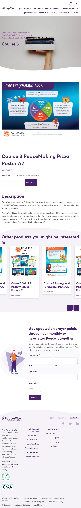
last (55, 366)
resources (63, 12)
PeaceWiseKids (52, 8)
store (53, 12)
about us (43, 12)
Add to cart (30, 182)
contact (74, 12)
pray (57, 437)
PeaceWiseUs (33, 439)
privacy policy (59, 498)
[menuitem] (25, 8)
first (30, 366)
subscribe (34, 397)
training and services (33, 430)
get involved (29, 12)
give (57, 442)
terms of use (46, 498)
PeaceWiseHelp (32, 452)
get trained (24, 8)
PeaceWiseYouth (32, 448)
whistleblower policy (55, 502)
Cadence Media (36, 505)
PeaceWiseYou (32, 435)
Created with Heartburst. (13, 505)
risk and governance (31, 498)
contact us (74, 417)
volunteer (55, 446)
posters (20, 35)
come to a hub (52, 433)
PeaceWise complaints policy (34, 502)
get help (37, 8)
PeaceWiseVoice (70, 8)
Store (4, 32)
